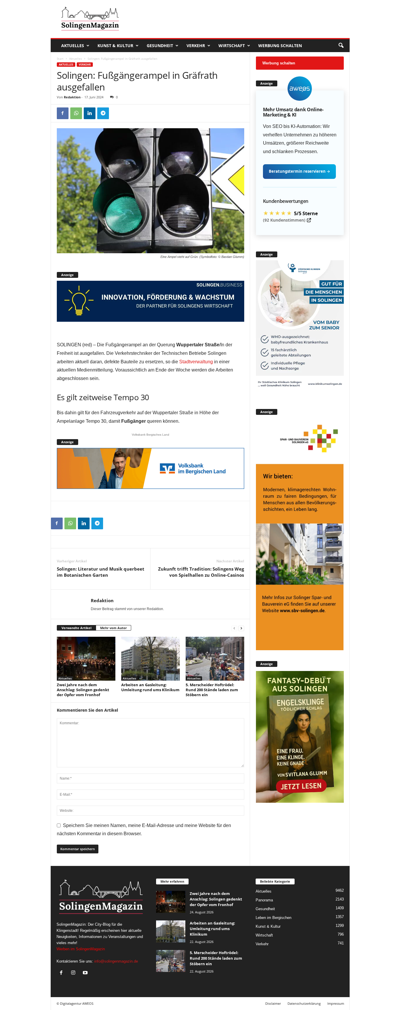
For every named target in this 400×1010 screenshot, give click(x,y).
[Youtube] (86, 973)
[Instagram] (75, 973)
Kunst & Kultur (115, 45)
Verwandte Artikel (76, 628)
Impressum (335, 1003)
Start (60, 59)
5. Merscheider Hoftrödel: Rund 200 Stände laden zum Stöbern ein (212, 689)
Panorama (264, 900)
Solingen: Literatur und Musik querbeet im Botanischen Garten (100, 572)
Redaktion (72, 97)
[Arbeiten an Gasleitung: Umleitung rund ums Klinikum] (150, 659)
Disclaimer (273, 1003)
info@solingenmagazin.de (116, 961)
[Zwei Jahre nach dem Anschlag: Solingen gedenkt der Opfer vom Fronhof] (86, 659)
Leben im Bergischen (273, 917)
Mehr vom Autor (113, 628)
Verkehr (196, 45)
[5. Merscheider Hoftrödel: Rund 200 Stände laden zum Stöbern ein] (215, 659)
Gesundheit (160, 45)
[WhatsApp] (76, 113)
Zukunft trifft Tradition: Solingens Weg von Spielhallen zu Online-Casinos (201, 572)
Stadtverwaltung (196, 361)
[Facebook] (63, 113)
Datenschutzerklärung (304, 1003)
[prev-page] (234, 628)
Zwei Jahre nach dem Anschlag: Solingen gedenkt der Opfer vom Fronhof (83, 689)
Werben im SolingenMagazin (81, 949)
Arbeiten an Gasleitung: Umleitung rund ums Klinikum (150, 687)
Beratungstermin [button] (299, 171)
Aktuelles (72, 45)
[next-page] (241, 628)
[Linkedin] (89, 113)
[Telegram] (103, 113)
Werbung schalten (280, 45)
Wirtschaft (231, 45)
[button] (340, 45)
